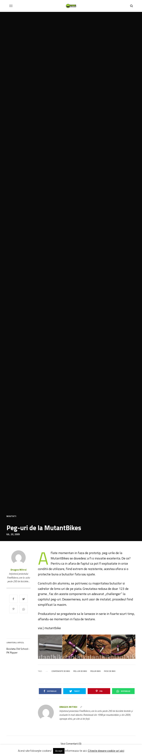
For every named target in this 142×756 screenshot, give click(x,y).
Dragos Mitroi (19, 570)
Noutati (11, 516)
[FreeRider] (71, 6)
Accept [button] (58, 751)
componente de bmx (61, 671)
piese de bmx (110, 671)
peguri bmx (95, 671)
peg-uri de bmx (80, 671)
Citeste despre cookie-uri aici (106, 751)
